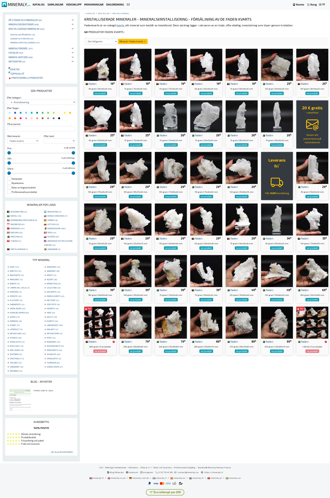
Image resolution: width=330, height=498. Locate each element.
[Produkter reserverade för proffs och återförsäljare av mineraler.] (114, 341)
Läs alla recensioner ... (63, 452)
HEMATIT (52, 308)
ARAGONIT (16, 279)
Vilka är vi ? (145, 467)
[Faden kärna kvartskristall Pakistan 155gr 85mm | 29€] (136, 167)
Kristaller (103, 13)
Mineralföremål (21, 48)
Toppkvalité (16, 73)
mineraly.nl (198, 478)
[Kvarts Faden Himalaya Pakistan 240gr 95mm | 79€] (171, 322)
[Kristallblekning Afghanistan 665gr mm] (100, 322)
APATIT (51, 275)
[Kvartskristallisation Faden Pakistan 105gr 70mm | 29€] (171, 167)
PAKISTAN (16, 236)
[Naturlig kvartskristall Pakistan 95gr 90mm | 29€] (312, 167)
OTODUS (15, 337)
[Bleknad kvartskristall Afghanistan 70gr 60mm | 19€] (242, 64)
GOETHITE (53, 304)
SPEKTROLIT (17, 358)
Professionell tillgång (185, 467)
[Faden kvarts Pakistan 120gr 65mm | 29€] (242, 167)
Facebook (133, 472)
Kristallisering (120, 13)
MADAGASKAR (56, 228)
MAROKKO (17, 228)
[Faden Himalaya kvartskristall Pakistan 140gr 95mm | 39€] (136, 270)
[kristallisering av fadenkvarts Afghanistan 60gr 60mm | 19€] (206, 64)
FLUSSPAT (16, 300)
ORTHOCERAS (54, 333)
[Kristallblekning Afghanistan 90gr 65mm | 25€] (100, 116)
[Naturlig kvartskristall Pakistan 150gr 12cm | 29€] (100, 167)
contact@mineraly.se (188, 472)
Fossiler (16, 52)
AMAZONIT (53, 267)
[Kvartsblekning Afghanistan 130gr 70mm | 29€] (136, 219)
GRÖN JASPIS (17, 308)
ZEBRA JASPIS (55, 366)
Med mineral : (14, 136)
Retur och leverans (162, 467)
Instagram (147, 472)
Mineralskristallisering (25, 42)
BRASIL (15, 216)
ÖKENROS (16, 371)
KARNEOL (16, 321)
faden (92, 83)
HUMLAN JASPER (19, 312)
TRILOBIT (16, 362)
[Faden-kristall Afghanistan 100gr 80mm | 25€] (312, 64)
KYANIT (15, 325)
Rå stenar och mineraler (25, 20)
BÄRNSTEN (54, 283)
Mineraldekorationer (24, 24)
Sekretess (133, 467)
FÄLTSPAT (53, 300)
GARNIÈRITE (17, 304)
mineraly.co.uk (118, 478)
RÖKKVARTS (54, 350)
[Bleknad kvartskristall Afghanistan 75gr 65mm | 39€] (206, 270)
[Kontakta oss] (128, 4)
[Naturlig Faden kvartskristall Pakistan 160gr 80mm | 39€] (100, 270)
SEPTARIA (16, 354)
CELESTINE (53, 287)
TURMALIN (53, 362)
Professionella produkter (27, 77)
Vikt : (9, 158)
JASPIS (15, 317)
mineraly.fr (98, 478)
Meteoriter (17, 61)
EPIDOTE (15, 296)
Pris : (9, 148)
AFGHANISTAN (18, 211)
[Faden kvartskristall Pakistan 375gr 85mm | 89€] (242, 322)
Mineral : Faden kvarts (132, 41)
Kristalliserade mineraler (27, 28)
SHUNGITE (53, 354)
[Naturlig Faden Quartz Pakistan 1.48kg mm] (312, 322)
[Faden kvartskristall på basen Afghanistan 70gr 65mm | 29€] (242, 219)
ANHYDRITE (17, 275)
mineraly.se (234, 478)
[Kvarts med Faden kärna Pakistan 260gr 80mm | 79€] (136, 322)
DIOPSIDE (16, 292)
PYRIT (51, 337)
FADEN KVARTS (55, 296)
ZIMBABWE (53, 249)
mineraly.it (161, 478)
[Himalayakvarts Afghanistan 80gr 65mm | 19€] (100, 64)
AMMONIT (53, 271)
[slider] (9, 153)
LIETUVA (53, 224)
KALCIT (52, 317)
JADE (51, 312)
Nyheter (14, 69)
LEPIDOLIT (16, 329)
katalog (91, 13)
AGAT (14, 267)
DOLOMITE (53, 292)
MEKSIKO (16, 232)
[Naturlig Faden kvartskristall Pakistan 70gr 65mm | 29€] (100, 219)
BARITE (15, 283)
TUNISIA (15, 241)
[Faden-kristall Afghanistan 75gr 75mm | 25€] (136, 116)
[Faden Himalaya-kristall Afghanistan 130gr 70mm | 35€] (312, 219)
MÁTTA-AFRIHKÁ (19, 249)
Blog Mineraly (116, 472)
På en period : (14, 124)
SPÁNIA (52, 220)
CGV (101, 467)
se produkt (100, 93)
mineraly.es (179, 478)
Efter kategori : (14, 97)
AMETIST (15, 271)
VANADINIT (16, 366)
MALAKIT (52, 329)
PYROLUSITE (17, 342)
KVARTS (52, 321)
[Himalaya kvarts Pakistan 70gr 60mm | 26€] (206, 116)
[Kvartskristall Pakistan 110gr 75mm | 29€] (206, 167)
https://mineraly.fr (213, 472)
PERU (51, 232)
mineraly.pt (216, 478)
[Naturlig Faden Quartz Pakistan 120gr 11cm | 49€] (277, 270)
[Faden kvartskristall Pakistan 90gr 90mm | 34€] (277, 219)
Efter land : (49, 136)
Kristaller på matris (22, 34)
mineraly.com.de (140, 478)
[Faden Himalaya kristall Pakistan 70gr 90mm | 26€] (277, 116)
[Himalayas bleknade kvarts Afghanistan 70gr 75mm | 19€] (136, 64)
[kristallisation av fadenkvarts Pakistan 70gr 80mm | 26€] (242, 116)
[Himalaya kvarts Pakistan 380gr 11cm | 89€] (206, 322)
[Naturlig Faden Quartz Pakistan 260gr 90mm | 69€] (312, 270)
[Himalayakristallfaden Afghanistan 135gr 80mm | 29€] (206, 219)
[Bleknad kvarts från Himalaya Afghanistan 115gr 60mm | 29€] (171, 219)
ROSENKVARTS (55, 346)
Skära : (10, 168)
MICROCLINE (18, 333)
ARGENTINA (54, 211)
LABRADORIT (55, 325)
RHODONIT (53, 342)
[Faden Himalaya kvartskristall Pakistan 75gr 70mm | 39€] (171, 270)
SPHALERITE (54, 358)
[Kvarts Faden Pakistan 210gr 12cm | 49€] (242, 270)
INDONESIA (17, 224)
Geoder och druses (21, 38)
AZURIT (52, 279)
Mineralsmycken (21, 57)
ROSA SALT (16, 346)
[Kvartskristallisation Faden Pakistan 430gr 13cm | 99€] (277, 322)
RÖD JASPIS (17, 350)
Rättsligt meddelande (115, 467)
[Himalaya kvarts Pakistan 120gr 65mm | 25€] (277, 64)
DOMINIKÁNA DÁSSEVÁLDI (23, 220)
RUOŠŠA (53, 236)
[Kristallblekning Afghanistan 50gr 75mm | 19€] (171, 64)
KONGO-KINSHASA (57, 216)
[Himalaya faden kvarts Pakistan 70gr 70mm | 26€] (171, 116)
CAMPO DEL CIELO (20, 287)
